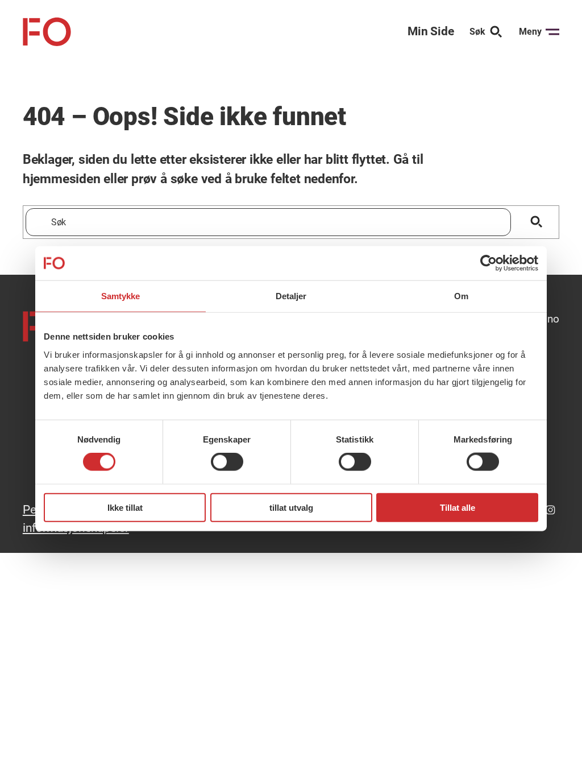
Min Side (431, 31)
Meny (530, 31)
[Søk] (537, 222)
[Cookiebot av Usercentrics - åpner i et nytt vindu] (488, 263)
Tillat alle (457, 507)
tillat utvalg (291, 507)
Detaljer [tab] (291, 296)
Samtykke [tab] (120, 296)
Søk (477, 31)
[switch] (227, 462)
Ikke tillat (125, 507)
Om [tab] (461, 296)
